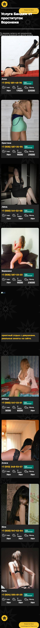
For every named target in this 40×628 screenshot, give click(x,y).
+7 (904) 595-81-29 (17, 595)
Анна (4, 79)
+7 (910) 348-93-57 (17, 467)
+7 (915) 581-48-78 (16, 83)
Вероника (7, 271)
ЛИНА (4, 207)
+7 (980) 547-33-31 (16, 403)
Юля (4, 527)
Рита (4, 591)
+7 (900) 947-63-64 (17, 531)
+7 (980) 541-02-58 (17, 211)
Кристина (6, 143)
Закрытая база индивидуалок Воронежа (29, 625)
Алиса (5, 463)
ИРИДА (5, 399)
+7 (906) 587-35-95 (17, 147)
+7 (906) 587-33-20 (17, 275)
